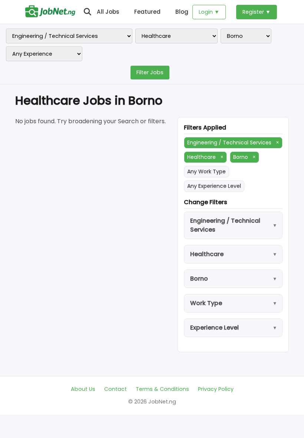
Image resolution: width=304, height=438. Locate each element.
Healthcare (205, 157)
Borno (244, 157)
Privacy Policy (216, 389)
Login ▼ (209, 12)
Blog (181, 12)
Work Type (206, 303)
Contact (115, 389)
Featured (147, 12)
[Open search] (87, 12)
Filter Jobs (149, 72)
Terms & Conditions (162, 389)
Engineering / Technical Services (233, 142)
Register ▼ (256, 12)
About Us (83, 389)
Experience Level (214, 327)
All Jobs (108, 12)
